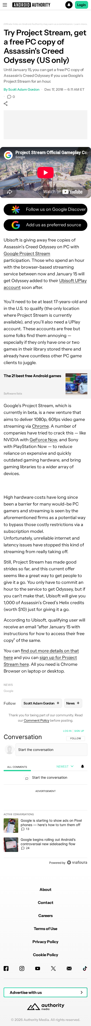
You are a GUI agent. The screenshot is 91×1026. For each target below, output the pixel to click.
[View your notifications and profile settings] (82, 766)
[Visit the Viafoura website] (77, 862)
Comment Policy (36, 720)
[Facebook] (6, 968)
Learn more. (81, 24)
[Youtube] (37, 968)
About (45, 889)
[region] (45, 798)
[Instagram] (21, 968)
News (8, 685)
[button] (45, 5)
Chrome (40, 426)
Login (81, 5)
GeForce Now (43, 439)
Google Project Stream (27, 253)
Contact (45, 902)
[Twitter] (53, 968)
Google (8, 691)
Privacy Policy (45, 941)
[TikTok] (85, 968)
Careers (45, 915)
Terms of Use (45, 928)
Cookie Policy (45, 954)
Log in (67, 730)
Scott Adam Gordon (23, 89)
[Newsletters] (69, 968)
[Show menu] (5, 5)
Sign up (79, 730)
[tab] (17, 767)
